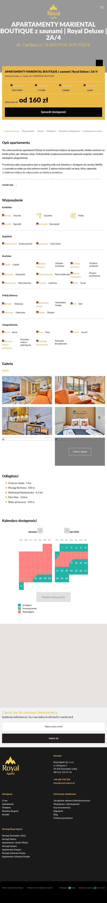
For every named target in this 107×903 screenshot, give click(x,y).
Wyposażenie (28, 131)
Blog (56, 815)
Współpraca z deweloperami (66, 804)
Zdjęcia (5, 371)
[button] (53, 664)
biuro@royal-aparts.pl (64, 783)
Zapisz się (53, 738)
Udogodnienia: (10, 325)
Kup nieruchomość (62, 808)
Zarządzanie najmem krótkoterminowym (72, 801)
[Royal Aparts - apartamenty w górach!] (53, 11)
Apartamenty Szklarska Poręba (16, 857)
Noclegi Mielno (9, 839)
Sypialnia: (7, 236)
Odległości (51, 131)
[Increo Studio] (99, 888)
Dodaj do (99, 63)
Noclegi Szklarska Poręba (13, 853)
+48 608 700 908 (62, 780)
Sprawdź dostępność (53, 112)
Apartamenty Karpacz (11, 850)
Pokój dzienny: (10, 295)
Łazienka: (7, 207)
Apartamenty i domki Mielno (15, 843)
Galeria (40, 131)
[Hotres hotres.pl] (72, 888)
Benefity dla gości (10, 811)
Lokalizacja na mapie (92, 131)
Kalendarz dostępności (69, 131)
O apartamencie (11, 131)
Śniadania (6, 808)
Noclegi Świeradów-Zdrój (14, 836)
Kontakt (5, 815)
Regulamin (58, 811)
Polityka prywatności (63, 818)
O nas (4, 801)
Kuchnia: (6, 256)
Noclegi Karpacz (9, 846)
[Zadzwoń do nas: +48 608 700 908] (102, 7)
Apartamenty (8, 804)
